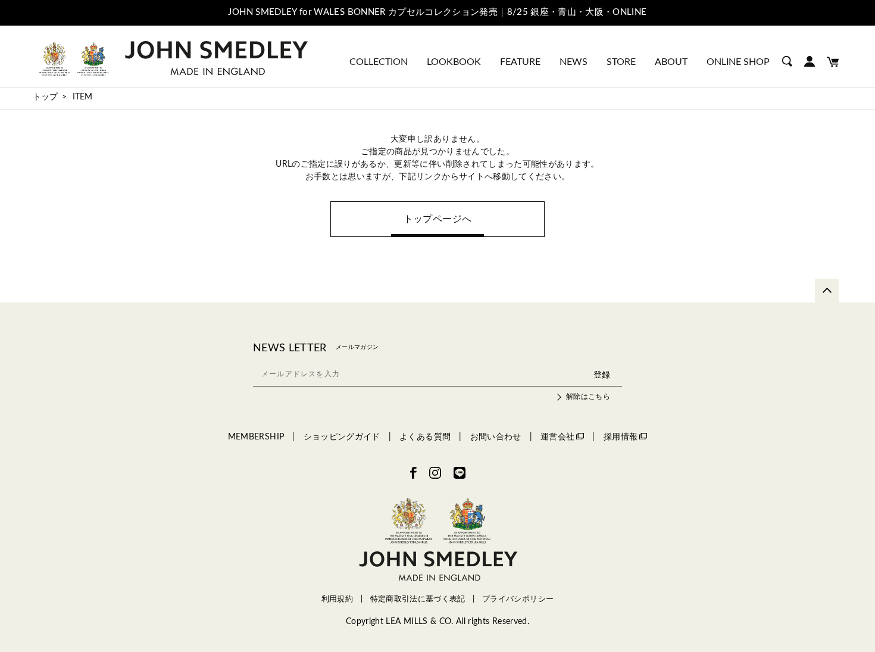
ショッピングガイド (342, 437)
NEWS (574, 62)
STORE (621, 62)
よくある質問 (425, 437)
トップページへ (437, 219)
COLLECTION (378, 62)
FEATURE (520, 62)
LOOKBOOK (454, 62)
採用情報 (621, 437)
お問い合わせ (495, 437)
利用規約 (337, 599)
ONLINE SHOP (738, 62)
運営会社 (557, 437)
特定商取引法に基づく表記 (417, 599)
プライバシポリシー (518, 599)
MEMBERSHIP (256, 437)
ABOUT (671, 62)
